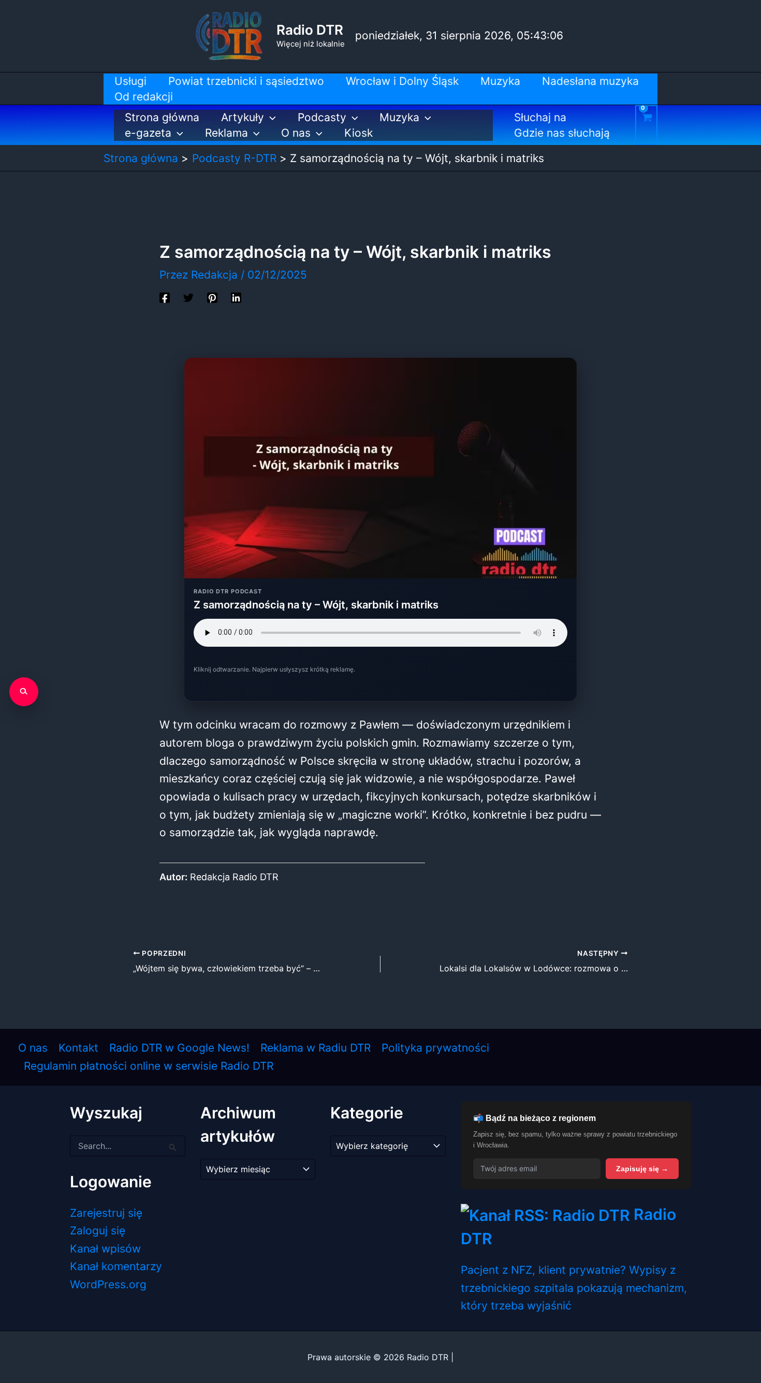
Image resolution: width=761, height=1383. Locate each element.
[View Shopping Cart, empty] (646, 125)
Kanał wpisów (105, 1248)
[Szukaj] (23, 691)
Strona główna (162, 117)
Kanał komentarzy (116, 1266)
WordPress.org (108, 1284)
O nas (296, 132)
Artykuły (242, 117)
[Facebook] (164, 296)
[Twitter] (188, 296)
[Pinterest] (212, 296)
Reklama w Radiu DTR (315, 1047)
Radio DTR (309, 30)
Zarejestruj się (106, 1212)
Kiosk (358, 132)
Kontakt (78, 1047)
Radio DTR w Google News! (179, 1047)
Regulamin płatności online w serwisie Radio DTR (148, 1065)
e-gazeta (148, 132)
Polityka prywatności (435, 1047)
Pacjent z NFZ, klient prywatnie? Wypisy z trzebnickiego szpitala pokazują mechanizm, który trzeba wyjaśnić (574, 1287)
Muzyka (399, 117)
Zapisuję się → (642, 1168)
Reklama (226, 132)
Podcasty (322, 117)
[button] (270, 117)
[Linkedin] (236, 296)
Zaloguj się (97, 1230)
